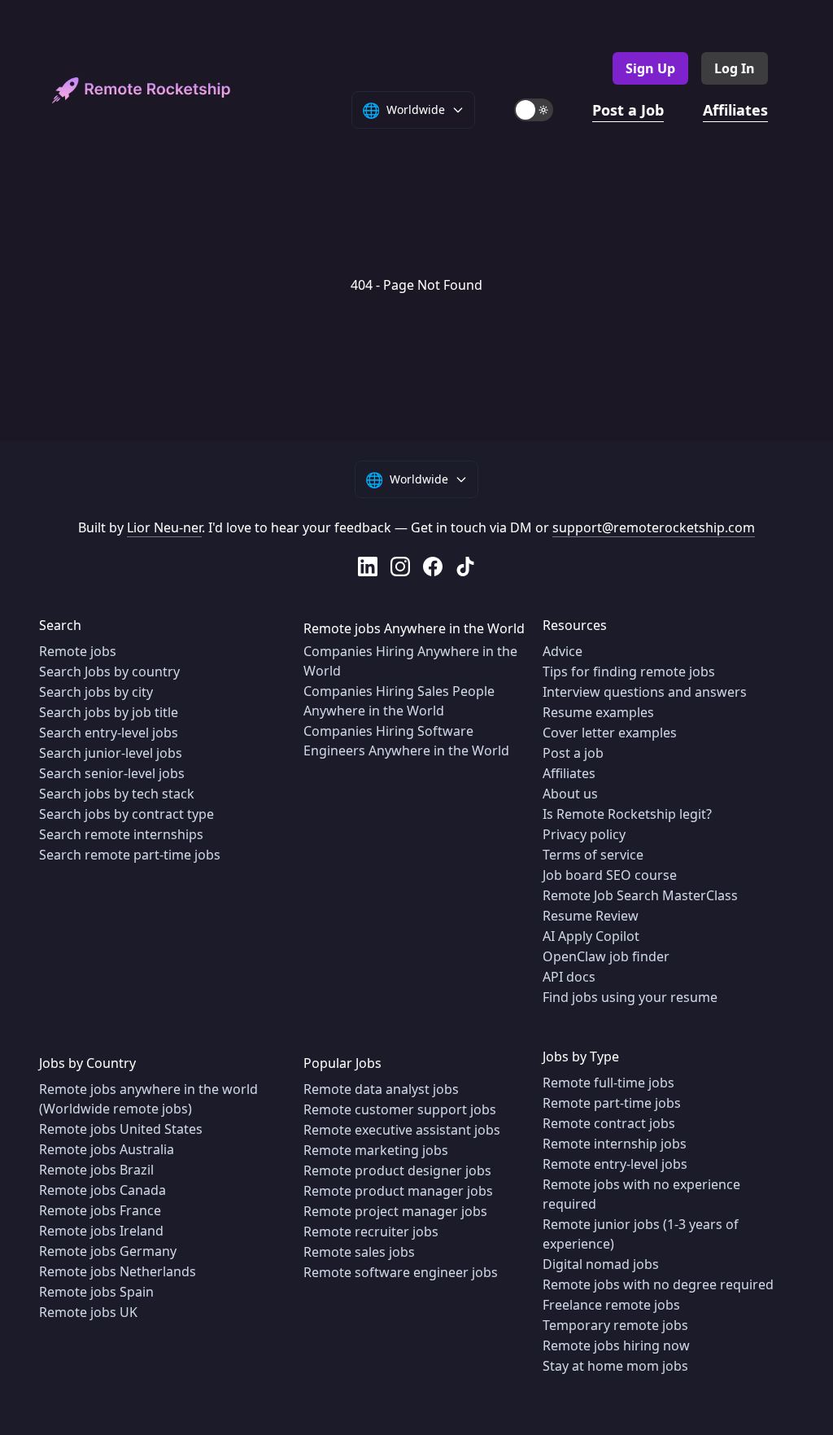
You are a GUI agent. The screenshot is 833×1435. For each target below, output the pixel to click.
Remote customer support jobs (399, 1109)
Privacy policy (584, 834)
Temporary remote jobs (615, 1325)
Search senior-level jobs (112, 773)
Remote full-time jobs (608, 1083)
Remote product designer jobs (397, 1170)
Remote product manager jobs (398, 1191)
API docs (569, 977)
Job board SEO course (610, 875)
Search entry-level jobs (108, 733)
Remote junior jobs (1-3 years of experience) (641, 1234)
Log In (734, 68)
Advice (562, 651)
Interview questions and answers (645, 692)
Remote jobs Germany (108, 1251)
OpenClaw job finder (606, 956)
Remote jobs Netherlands (117, 1271)
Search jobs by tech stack (116, 794)
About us (570, 794)
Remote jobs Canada (102, 1190)
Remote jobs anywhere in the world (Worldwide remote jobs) (148, 1099)
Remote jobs (77, 651)
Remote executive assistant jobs (401, 1130)
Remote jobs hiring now (616, 1345)
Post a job (573, 753)
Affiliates (735, 110)
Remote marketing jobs (375, 1150)
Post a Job (628, 110)
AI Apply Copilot (591, 936)
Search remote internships (121, 834)
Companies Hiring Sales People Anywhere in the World (399, 701)
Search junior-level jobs (110, 753)
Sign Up (650, 68)
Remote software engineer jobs (400, 1272)
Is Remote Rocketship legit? (627, 814)
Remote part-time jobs (612, 1103)
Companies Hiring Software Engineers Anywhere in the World (406, 740)
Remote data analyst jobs (381, 1089)
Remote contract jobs (609, 1123)
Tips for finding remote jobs (629, 671)
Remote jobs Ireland (101, 1231)
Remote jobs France (100, 1210)
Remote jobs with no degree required (658, 1284)
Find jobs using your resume (630, 997)
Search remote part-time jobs (129, 855)
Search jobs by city (96, 692)
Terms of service (593, 855)
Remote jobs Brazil (96, 1170)
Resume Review (591, 916)
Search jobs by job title (108, 712)
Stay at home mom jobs (615, 1366)
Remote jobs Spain (96, 1292)
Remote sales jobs (359, 1252)
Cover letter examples (610, 733)
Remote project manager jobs (395, 1211)
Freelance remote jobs (611, 1305)
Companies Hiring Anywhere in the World (410, 661)
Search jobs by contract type (126, 814)
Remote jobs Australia (106, 1149)
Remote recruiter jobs (370, 1231)
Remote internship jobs (615, 1144)
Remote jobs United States (121, 1129)
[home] (141, 90)
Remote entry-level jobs (615, 1164)
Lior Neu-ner (164, 527)
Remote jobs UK (88, 1312)
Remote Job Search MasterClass (640, 895)
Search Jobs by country (109, 671)
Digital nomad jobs (601, 1264)
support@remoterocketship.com (653, 527)
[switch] (533, 109)
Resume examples (598, 712)
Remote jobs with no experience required (641, 1194)
